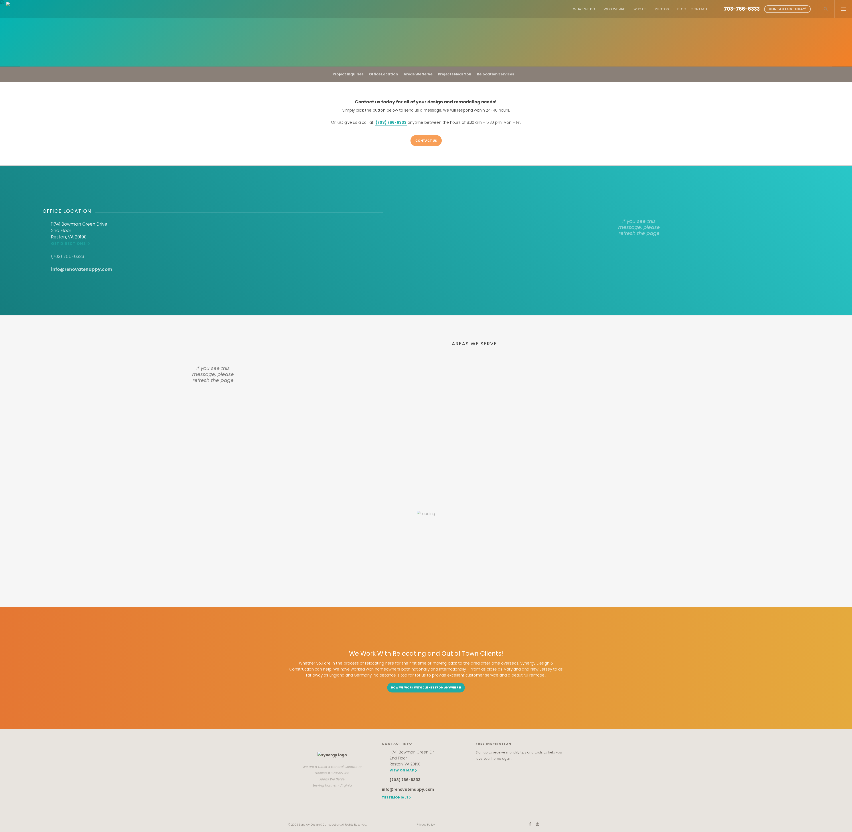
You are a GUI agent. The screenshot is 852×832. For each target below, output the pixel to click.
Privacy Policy (426, 824)
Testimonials (395, 797)
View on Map (402, 770)
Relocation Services (495, 74)
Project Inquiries (348, 74)
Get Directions (68, 243)
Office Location (383, 74)
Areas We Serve (418, 74)
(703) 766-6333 (67, 256)
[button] (843, 9)
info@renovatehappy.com (81, 269)
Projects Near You (454, 74)
